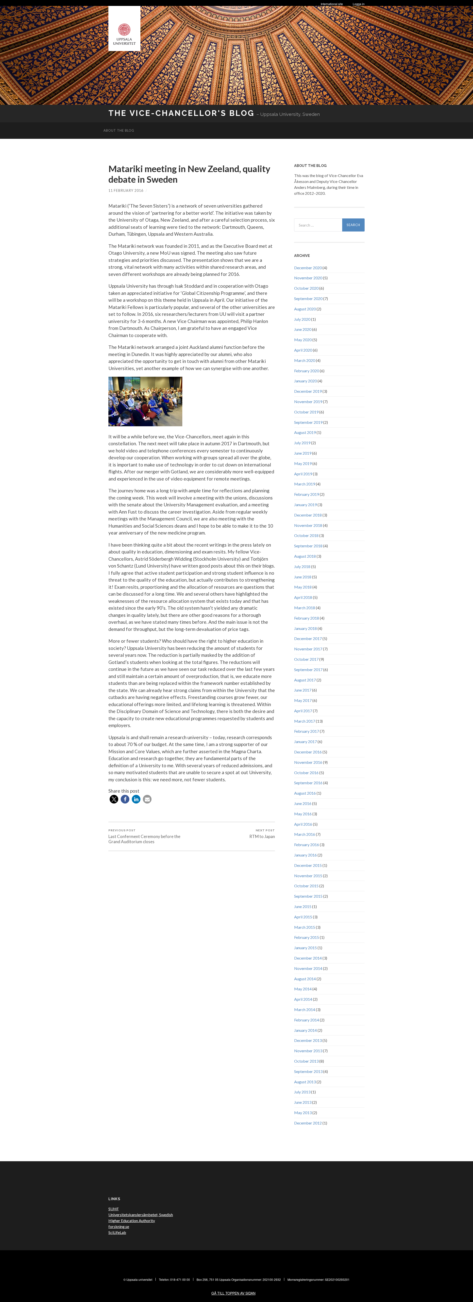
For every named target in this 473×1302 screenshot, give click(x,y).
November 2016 (308, 762)
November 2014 (308, 968)
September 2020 (308, 298)
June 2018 (302, 576)
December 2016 (308, 751)
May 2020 (303, 339)
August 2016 (305, 793)
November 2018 (308, 525)
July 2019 (302, 442)
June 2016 (302, 803)
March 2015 (304, 927)
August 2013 (305, 1081)
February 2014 (306, 1019)
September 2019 (308, 422)
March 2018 (304, 607)
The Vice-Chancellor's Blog (181, 113)
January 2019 (305, 504)
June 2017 (302, 690)
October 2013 (306, 1061)
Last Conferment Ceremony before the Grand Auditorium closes (144, 836)
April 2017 (303, 710)
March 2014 (304, 1009)
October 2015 (306, 885)
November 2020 (308, 277)
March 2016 (304, 834)
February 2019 (306, 494)
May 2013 (303, 1112)
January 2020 (305, 380)
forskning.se (118, 1226)
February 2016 (306, 844)
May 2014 (303, 988)
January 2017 (305, 741)
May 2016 (303, 813)
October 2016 (306, 772)
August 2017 (305, 680)
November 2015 (308, 875)
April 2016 (303, 824)
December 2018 (308, 515)
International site (332, 4)
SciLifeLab (117, 1232)
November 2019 (308, 401)
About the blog (118, 130)
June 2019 (302, 453)
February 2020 (306, 370)
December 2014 (308, 958)
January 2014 (305, 1030)
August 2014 (305, 978)
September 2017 (308, 669)
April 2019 (303, 473)
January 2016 (305, 855)
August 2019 (305, 432)
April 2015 (303, 916)
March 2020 (304, 360)
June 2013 (302, 1102)
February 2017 (306, 731)
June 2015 (302, 906)
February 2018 (306, 618)
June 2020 (302, 329)
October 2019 (306, 412)
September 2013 (308, 1071)
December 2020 (308, 267)
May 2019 (303, 463)
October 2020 (306, 288)
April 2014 (303, 999)
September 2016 (308, 782)
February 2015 (306, 937)
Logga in (359, 4)
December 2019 (308, 391)
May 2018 (303, 587)
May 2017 (303, 700)
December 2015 (308, 865)
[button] (114, 799)
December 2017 (308, 638)
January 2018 (305, 628)
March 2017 (304, 721)
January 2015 (305, 947)
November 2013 (308, 1050)
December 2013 (308, 1040)
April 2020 (303, 350)
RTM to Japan (262, 833)
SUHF (113, 1208)
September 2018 (308, 545)
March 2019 (304, 484)
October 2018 (306, 535)
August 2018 (305, 556)
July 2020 (302, 319)
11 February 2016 (125, 190)
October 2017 (306, 659)
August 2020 (305, 308)
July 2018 (302, 566)
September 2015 (308, 896)
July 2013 (302, 1091)
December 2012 (308, 1123)
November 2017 (308, 648)
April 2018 (303, 597)
